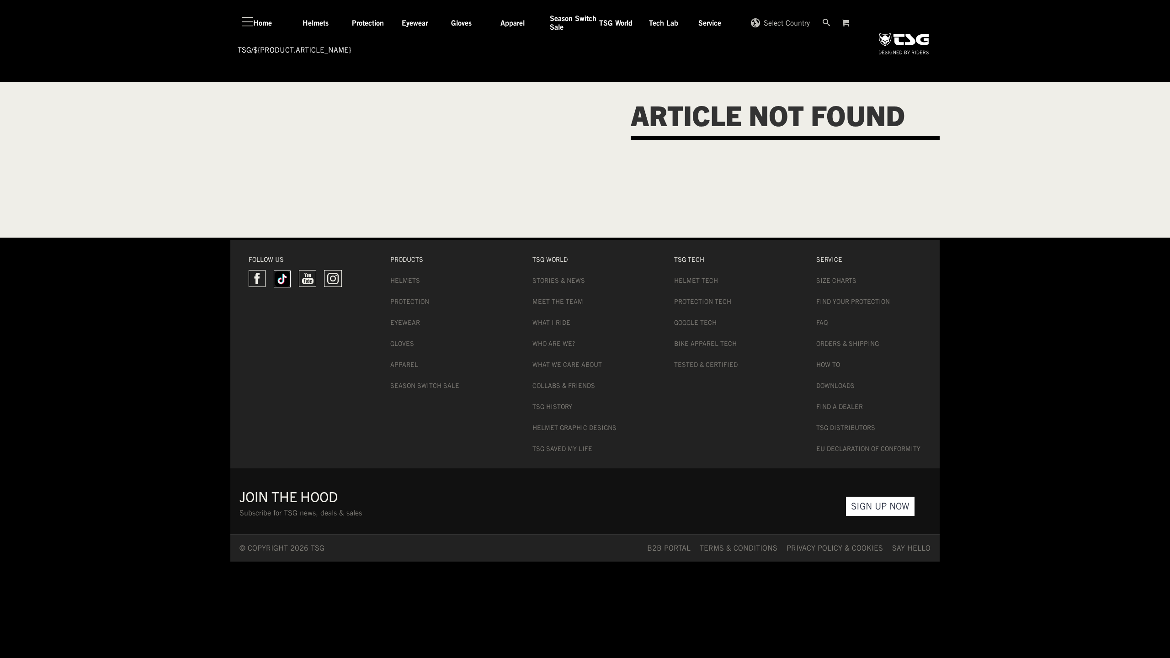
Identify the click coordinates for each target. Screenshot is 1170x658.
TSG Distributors (845, 427)
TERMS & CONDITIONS (738, 548)
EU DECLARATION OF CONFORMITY (868, 448)
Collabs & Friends (563, 385)
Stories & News (558, 280)
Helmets (405, 280)
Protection (409, 301)
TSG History (552, 406)
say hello (911, 548)
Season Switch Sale (424, 385)
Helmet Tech (696, 280)
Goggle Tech (695, 322)
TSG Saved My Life (562, 448)
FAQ (822, 322)
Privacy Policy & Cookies (835, 548)
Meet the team (557, 301)
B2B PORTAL (669, 548)
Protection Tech (702, 301)
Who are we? (553, 343)
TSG (244, 50)
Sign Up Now (880, 506)
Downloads (835, 385)
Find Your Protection (853, 301)
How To (828, 364)
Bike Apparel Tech (705, 343)
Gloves (402, 343)
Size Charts (836, 280)
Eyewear (405, 322)
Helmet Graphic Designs (574, 427)
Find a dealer (839, 406)
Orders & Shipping (847, 343)
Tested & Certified (706, 364)
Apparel (404, 364)
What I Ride (551, 322)
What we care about (567, 364)
